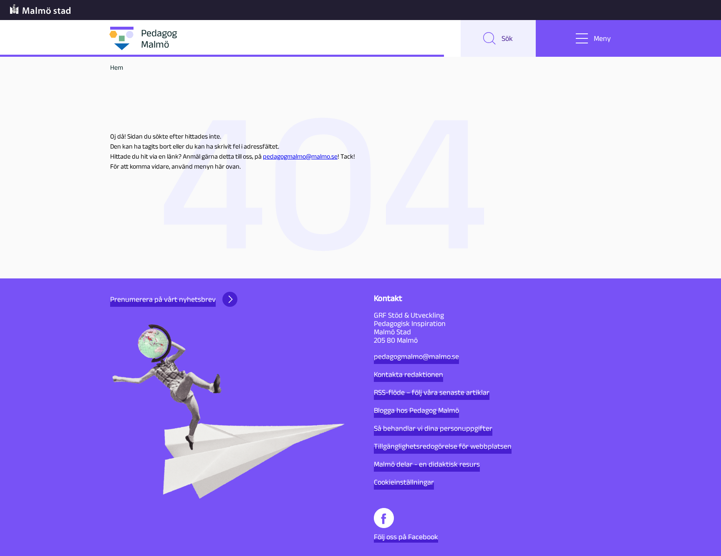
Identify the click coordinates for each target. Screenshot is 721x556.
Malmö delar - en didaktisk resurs (427, 464)
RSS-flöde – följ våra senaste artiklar (431, 392)
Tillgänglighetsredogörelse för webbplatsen (443, 446)
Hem (116, 67)
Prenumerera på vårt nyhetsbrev (163, 299)
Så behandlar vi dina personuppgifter (433, 428)
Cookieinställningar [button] (404, 482)
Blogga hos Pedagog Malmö (416, 410)
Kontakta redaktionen (408, 374)
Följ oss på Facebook (406, 537)
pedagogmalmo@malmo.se (300, 156)
